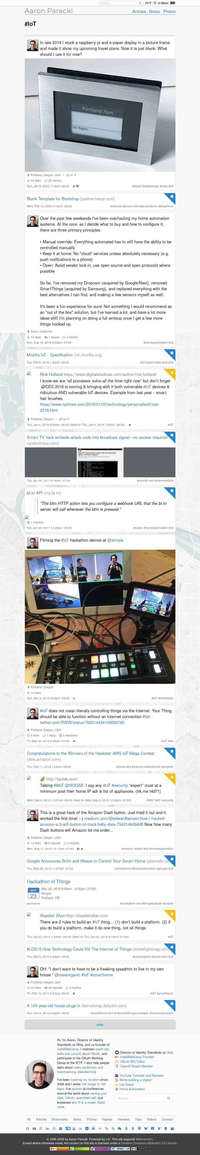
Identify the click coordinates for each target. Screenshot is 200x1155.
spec (151, 362)
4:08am (163, 2)
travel (137, 186)
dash (139, 849)
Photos (169, 11)
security (168, 800)
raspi (164, 186)
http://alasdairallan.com (87, 915)
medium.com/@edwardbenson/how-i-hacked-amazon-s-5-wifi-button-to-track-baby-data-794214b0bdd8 (103, 821)
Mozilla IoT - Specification (50, 355)
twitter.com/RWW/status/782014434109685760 (82, 722)
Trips (138, 1119)
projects (168, 767)
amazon (128, 849)
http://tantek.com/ (62, 779)
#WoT (59, 785)
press (121, 767)
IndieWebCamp (68, 1049)
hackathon (129, 903)
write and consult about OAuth (78, 1053)
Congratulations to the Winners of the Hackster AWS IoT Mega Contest (90, 753)
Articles (139, 11)
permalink (33, 903)
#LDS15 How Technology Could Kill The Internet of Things (79, 949)
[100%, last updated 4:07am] (173, 2)
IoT (171, 425)
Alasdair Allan (52, 915)
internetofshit (164, 480)
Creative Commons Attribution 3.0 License (149, 1143)
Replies (107, 1119)
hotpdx (168, 903)
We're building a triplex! (136, 1079)
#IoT (147, 386)
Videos (152, 1119)
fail (171, 741)
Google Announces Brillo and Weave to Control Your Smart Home (86, 861)
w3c (158, 362)
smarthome (123, 868)
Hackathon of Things (48, 881)
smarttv (143, 480)
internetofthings (125, 1013)
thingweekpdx (153, 903)
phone (128, 206)
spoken (77, 1088)
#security (120, 785)
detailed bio (87, 1071)
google (163, 868)
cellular (117, 206)
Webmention (144, 1139)
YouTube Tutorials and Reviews (142, 1075)
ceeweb (143, 1013)
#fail (146, 716)
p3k (108, 1139)
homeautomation (156, 342)
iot (171, 186)
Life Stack (127, 1084)
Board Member (142, 1066)
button (139, 528)
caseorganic (142, 956)
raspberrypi (151, 186)
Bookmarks (60, 1119)
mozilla (168, 362)
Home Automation (132, 1088)
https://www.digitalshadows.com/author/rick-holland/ (110, 374)
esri (165, 956)
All (29, 1119)
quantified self (86, 1097)
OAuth (69, 1097)
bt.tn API (35, 493)
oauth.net (102, 1049)
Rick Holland (51, 374)
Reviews (124, 1119)
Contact (167, 1119)
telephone (166, 206)
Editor (141, 1061)
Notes (154, 11)
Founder (148, 1057)
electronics (153, 767)
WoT (151, 800)
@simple (115, 540)
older (100, 1024)
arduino (152, 206)
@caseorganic (67, 975)
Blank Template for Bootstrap (53, 198)
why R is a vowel (83, 1102)
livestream (166, 698)
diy (143, 206)
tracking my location (85, 1079)
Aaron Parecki (49, 11)
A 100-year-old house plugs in (53, 1005)
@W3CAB (74, 785)
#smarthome (101, 975)
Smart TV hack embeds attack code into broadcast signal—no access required (97, 437)
